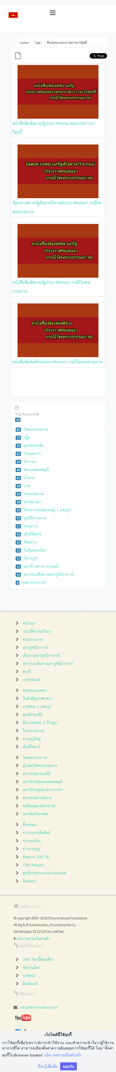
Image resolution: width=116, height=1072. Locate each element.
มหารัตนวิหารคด (35, 813)
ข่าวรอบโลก (32, 840)
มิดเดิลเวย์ (30, 983)
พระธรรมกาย (33, 639)
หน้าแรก (29, 623)
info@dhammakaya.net (39, 1007)
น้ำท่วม (26, 477)
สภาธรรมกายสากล (37, 797)
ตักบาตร (26, 461)
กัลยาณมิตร (31, 967)
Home (24, 42)
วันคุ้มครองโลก (31, 550)
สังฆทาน (27, 542)
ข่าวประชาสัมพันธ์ (36, 832)
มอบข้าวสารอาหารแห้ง (38, 566)
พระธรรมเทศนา (35, 690)
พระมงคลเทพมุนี (33, 469)
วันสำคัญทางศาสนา (38, 698)
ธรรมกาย (27, 526)
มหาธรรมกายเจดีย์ (37, 773)
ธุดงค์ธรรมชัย (30, 445)
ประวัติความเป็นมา (37, 631)
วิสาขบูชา (27, 558)
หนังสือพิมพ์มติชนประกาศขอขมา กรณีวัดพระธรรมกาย (57, 361)
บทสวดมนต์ (31, 679)
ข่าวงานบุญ (31, 848)
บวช (23, 485)
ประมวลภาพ (30, 493)
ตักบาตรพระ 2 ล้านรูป (40, 722)
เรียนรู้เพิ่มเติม (47, 1066)
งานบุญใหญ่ (32, 738)
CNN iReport (33, 864)
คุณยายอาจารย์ (31, 582)
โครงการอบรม (33, 730)
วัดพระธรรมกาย (32, 429)
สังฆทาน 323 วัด (36, 856)
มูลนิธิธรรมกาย (31, 518)
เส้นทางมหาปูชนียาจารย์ (41, 655)
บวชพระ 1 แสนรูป (37, 706)
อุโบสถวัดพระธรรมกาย (40, 765)
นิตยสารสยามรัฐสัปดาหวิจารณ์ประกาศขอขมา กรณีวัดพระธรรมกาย (56, 207)
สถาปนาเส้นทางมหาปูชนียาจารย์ (45, 574)
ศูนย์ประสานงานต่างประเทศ (44, 873)
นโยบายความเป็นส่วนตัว (32, 938)
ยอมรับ (68, 1066)
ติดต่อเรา (29, 881)
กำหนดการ (29, 453)
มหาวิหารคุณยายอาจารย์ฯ (43, 789)
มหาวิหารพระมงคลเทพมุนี (42, 781)
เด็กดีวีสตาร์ (29, 534)
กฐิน (23, 437)
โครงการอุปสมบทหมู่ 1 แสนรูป (44, 509)
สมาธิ (27, 671)
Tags (37, 42)
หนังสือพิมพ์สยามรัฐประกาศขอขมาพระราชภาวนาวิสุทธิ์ (53, 127)
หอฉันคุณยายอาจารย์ (39, 805)
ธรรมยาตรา (29, 501)
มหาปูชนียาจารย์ (35, 647)
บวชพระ (29, 975)
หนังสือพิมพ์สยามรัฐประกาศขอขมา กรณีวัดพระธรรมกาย (51, 286)
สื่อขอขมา (30, 824)
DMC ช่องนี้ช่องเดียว (38, 959)
